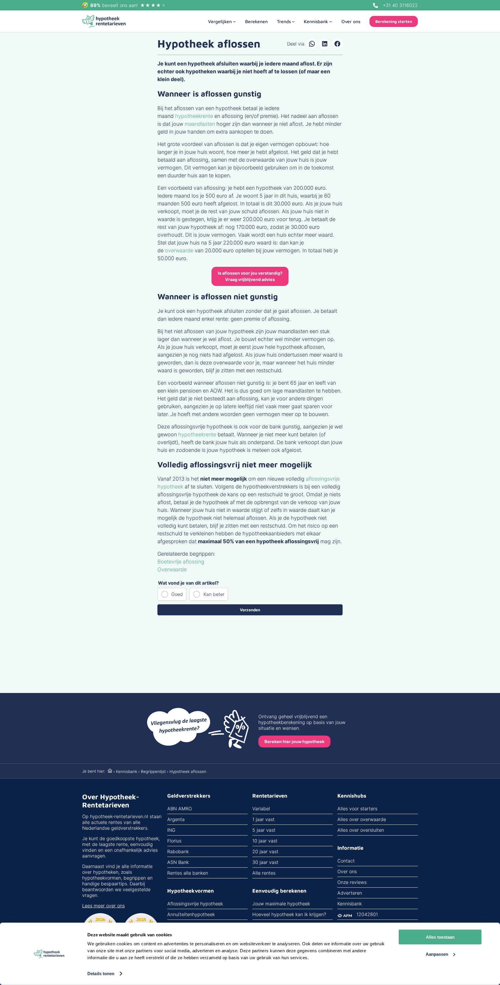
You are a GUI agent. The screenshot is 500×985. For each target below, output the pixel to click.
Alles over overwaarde (361, 819)
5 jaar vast (263, 830)
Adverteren (349, 893)
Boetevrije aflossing (180, 562)
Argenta (176, 819)
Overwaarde (172, 569)
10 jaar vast (264, 841)
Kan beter (214, 594)
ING (171, 830)
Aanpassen (437, 953)
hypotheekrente (194, 116)
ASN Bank (178, 862)
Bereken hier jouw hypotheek (294, 741)
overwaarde (179, 250)
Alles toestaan (440, 937)
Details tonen (100, 973)
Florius (174, 841)
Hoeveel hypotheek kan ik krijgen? (289, 914)
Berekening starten (393, 21)
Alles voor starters (357, 808)
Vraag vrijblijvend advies (250, 276)
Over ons (347, 871)
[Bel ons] (375, 5)
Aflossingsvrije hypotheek (195, 903)
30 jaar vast (265, 862)
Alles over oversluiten (360, 830)
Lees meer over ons (103, 906)
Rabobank (178, 851)
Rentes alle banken (187, 873)
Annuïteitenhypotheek (191, 914)
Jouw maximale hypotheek (281, 903)
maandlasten (200, 124)
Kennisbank (126, 771)
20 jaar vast (265, 851)
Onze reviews (352, 882)
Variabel (261, 808)
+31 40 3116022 (400, 5)
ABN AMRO (179, 808)
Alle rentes (263, 873)
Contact (346, 861)
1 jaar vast (263, 819)
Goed (177, 594)
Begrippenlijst (153, 771)
